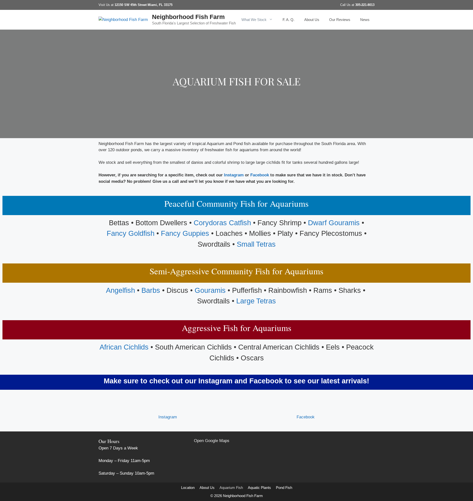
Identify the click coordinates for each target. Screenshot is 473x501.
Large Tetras (256, 301)
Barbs (150, 290)
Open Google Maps (211, 440)
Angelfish (120, 290)
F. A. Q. (288, 20)
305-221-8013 (364, 5)
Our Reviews (339, 20)
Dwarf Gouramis (334, 223)
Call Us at (347, 5)
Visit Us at (135, 5)
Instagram (234, 175)
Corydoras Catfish (222, 223)
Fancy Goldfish (130, 233)
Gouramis (210, 290)
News (365, 20)
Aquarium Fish (231, 487)
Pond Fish (284, 487)
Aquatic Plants (259, 487)
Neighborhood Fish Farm (188, 16)
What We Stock (254, 20)
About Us (311, 20)
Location (188, 487)
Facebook (259, 175)
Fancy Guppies (185, 233)
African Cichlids (124, 347)
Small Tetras (256, 244)
